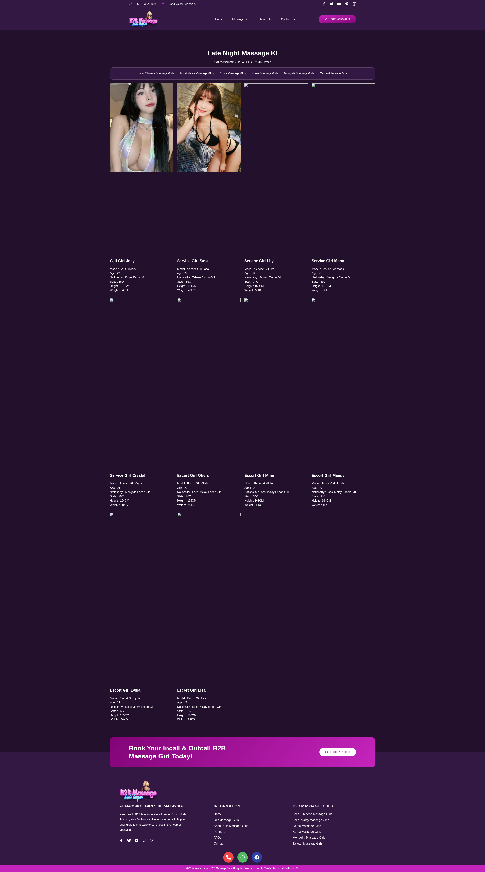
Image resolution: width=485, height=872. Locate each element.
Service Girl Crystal (127, 475)
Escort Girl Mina (259, 475)
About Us (265, 19)
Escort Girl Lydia (125, 690)
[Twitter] (331, 4)
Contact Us (288, 19)
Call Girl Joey (122, 261)
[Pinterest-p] (347, 4)
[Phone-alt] (228, 857)
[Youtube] (339, 4)
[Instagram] (354, 4)
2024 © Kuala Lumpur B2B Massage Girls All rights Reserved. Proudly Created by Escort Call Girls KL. (242, 868)
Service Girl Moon (328, 261)
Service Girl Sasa (192, 261)
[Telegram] (257, 857)
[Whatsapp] (242, 857)
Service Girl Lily (259, 261)
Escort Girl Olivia (193, 475)
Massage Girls (241, 19)
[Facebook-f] (324, 4)
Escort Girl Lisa (191, 690)
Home (219, 19)
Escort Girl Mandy (328, 475)
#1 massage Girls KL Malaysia (151, 806)
